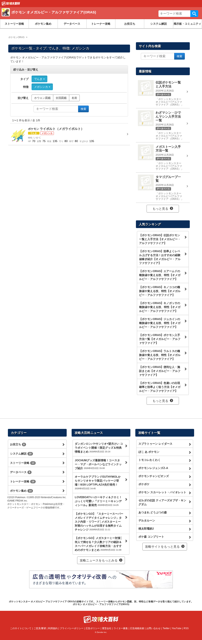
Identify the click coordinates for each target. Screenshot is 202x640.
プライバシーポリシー (71, 628)
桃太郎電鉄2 (146, 528)
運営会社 (106, 628)
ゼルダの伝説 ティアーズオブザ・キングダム (162, 502)
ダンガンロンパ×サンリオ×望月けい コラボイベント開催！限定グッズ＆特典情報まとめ (99, 447)
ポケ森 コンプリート (151, 536)
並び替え (23, 97)
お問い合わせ (153, 628)
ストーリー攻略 (14, 23)
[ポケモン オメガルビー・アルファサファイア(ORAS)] (58, 16)
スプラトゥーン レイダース (155, 443)
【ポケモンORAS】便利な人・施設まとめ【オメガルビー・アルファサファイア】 (159, 370)
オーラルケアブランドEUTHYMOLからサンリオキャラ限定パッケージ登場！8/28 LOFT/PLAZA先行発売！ (98, 482)
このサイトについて (20, 628)
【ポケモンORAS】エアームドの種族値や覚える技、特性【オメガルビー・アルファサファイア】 (159, 275)
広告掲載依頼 (137, 628)
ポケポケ (144, 484)
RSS (186, 628)
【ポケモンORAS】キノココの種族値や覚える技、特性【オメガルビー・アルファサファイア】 (159, 291)
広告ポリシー (93, 628)
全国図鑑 (61, 97)
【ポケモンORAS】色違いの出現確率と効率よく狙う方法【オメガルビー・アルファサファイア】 (159, 386)
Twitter (166, 628)
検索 (194, 13)
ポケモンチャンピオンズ (153, 476)
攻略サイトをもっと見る (162, 546)
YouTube (176, 628)
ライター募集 (121, 628)
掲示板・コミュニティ (187, 23)
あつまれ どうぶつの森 (152, 512)
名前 (74, 97)
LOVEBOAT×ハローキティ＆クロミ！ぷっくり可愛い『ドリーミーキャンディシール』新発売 (98, 501)
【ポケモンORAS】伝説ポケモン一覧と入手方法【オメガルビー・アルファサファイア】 (159, 239)
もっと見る (160, 208)
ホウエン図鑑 (42, 97)
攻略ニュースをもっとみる (99, 560)
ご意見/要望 (40, 628)
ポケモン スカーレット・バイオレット (162, 492)
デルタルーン (146, 520)
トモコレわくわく (149, 459)
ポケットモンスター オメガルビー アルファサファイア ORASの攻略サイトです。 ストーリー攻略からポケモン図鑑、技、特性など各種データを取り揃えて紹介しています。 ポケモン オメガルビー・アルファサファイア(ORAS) (101, 603)
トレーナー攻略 (100, 23)
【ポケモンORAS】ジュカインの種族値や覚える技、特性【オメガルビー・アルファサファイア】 (159, 322)
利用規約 (53, 628)
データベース (72, 23)
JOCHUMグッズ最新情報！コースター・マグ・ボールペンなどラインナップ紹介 (98, 464)
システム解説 (158, 23)
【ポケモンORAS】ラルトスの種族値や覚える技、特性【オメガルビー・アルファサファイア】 (159, 354)
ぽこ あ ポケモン (148, 451)
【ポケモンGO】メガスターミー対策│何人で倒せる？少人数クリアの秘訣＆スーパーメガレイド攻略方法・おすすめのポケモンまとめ (98, 543)
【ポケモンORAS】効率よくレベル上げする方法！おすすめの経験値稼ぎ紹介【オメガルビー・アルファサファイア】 (159, 257)
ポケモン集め (43, 23)
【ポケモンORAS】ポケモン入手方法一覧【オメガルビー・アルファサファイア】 (159, 338)
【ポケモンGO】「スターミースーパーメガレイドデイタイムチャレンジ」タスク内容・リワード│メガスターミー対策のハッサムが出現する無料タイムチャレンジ (99, 521)
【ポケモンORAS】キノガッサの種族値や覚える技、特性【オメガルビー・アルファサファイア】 (159, 307)
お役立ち (129, 23)
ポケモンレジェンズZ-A (153, 468)
